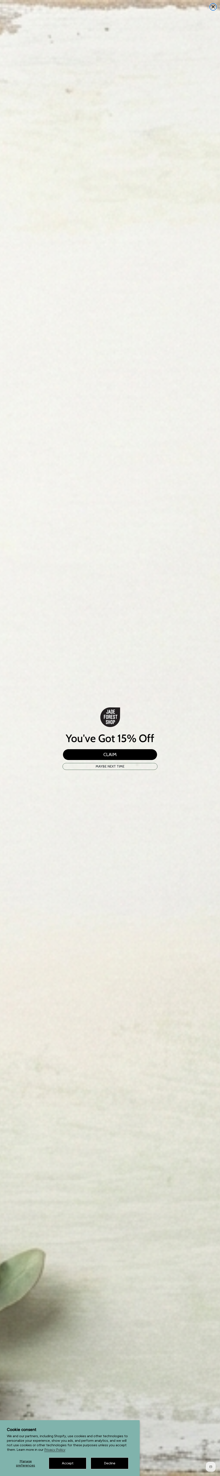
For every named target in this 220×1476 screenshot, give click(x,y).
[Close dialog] (213, 6)
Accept (67, 1463)
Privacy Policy (54, 1450)
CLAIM (110, 754)
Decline (109, 1463)
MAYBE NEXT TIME (110, 766)
